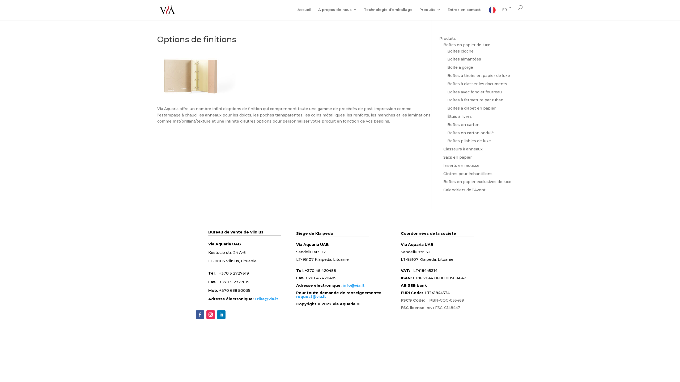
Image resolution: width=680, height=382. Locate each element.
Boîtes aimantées (464, 59)
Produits (427, 10)
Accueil (304, 10)
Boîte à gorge (460, 67)
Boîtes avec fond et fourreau (474, 92)
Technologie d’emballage (388, 10)
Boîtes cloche (460, 51)
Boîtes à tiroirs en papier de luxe (478, 75)
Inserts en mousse (461, 165)
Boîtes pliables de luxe (469, 140)
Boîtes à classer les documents (477, 83)
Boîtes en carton (463, 124)
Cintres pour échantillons (467, 173)
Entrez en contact (464, 10)
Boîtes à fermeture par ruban (475, 100)
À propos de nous (335, 10)
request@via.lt (311, 296)
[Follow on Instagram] (210, 314)
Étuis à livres (459, 116)
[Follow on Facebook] (200, 314)
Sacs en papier (457, 157)
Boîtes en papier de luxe (466, 44)
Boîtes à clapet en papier (471, 108)
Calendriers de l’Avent (464, 190)
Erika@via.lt (266, 299)
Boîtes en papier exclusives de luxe (477, 181)
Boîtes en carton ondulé (470, 133)
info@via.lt (353, 285)
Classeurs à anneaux (463, 149)
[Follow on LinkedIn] (221, 314)
